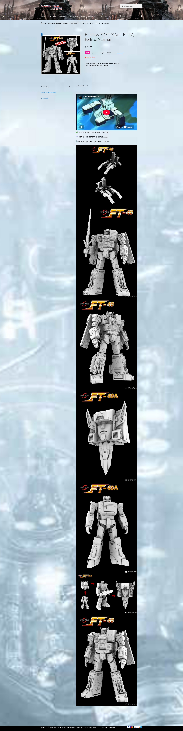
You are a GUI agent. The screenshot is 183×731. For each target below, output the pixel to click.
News (83, 16)
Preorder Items (73, 16)
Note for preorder (53, 727)
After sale (63, 727)
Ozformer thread (86, 727)
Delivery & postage (73, 727)
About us (44, 727)
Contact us (91, 16)
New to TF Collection (100, 727)
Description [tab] (44, 87)
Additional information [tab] (48, 92)
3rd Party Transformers (62, 23)
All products (52, 16)
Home (43, 16)
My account (111, 6)
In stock (62, 16)
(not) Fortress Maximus (95, 65)
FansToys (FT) (74, 23)
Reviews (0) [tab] (44, 98)
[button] (41, 34)
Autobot (105, 65)
